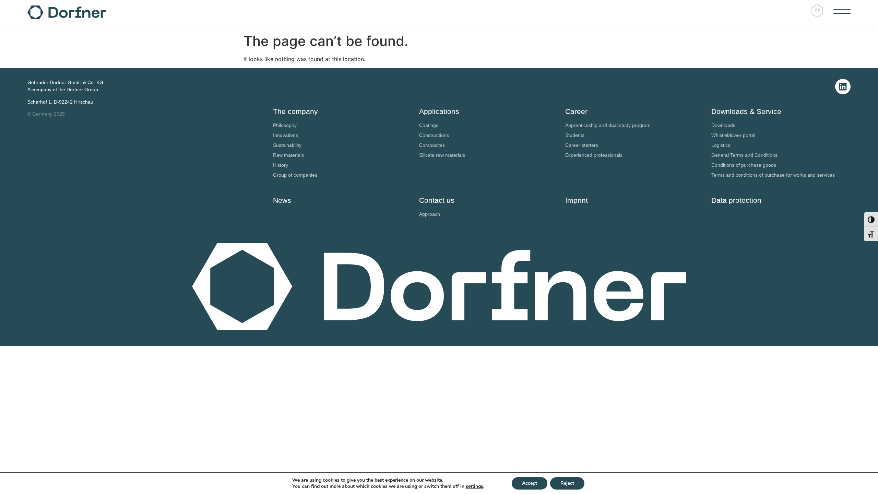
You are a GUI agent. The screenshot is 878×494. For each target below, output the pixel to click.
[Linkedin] (843, 86)
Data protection (736, 200)
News (282, 200)
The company (295, 111)
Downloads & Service (746, 111)
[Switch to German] (817, 11)
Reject (567, 483)
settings (474, 486)
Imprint (576, 200)
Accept (529, 483)
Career (576, 111)
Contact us (436, 200)
